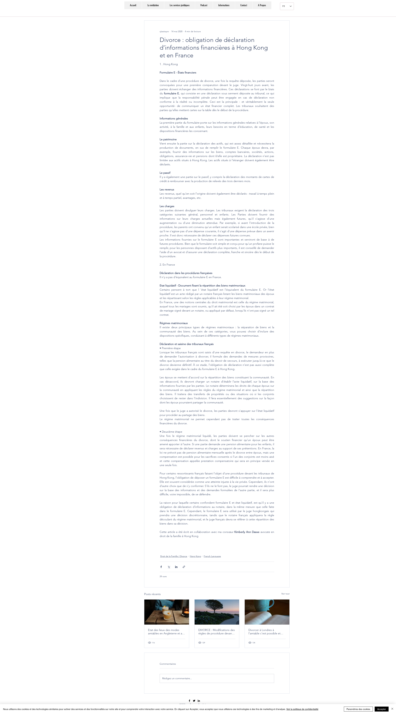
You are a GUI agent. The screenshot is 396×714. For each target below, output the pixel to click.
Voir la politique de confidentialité (302, 709)
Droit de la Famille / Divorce (173, 556)
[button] (224, 5)
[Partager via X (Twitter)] (168, 566)
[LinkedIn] (198, 700)
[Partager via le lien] (183, 566)
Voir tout (285, 593)
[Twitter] (194, 700)
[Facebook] (189, 700)
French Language (212, 556)
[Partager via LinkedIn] (176, 566)
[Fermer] (392, 709)
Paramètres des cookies (358, 709)
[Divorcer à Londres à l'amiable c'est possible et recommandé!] (267, 612)
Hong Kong (195, 556)
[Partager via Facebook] (161, 566)
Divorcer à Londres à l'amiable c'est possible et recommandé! (264, 631)
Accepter (381, 709)
